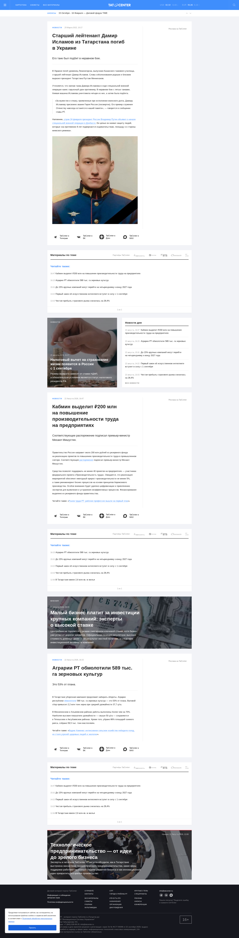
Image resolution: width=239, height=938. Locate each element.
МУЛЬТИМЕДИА (91, 907)
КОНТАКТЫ (89, 894)
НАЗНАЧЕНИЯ (115, 901)
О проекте (89, 891)
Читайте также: (60, 266)
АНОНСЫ (138, 901)
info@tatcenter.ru (166, 891)
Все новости (132, 383)
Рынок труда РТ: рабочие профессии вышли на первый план (98, 501)
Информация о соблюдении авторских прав (58, 896)
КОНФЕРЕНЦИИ (140, 904)
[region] (32, 920)
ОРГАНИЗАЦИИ (116, 904)
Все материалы (51, 5)
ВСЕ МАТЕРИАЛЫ (91, 898)
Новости (57, 28)
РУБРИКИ (88, 904)
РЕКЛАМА (138, 898)
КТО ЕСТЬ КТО (115, 898)
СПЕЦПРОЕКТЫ (140, 894)
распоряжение (86, 460)
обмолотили (70, 701)
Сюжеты (34, 5)
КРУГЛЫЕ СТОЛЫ (141, 891)
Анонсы (51, 13)
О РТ (111, 891)
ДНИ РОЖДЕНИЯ (116, 907)
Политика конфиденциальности (60, 902)
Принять (32, 928)
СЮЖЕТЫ (88, 901)
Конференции (57, 834)
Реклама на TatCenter (178, 29)
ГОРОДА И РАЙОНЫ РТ (118, 894)
